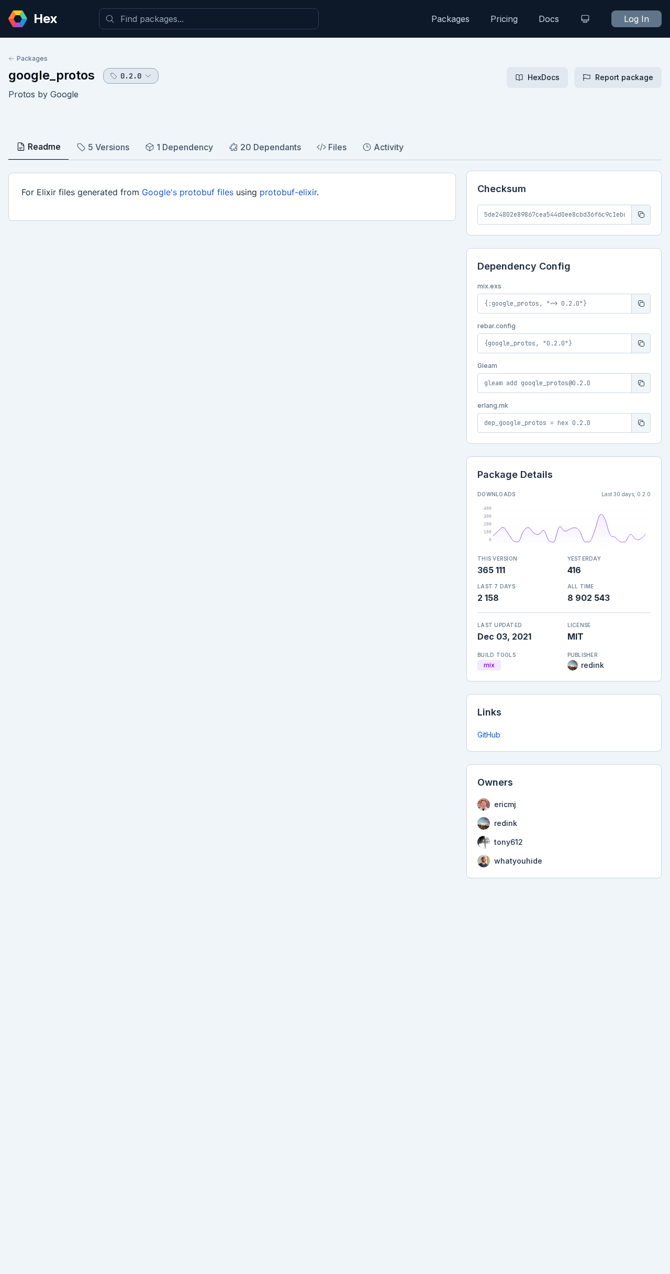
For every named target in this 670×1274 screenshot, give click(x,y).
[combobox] (209, 18)
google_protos (51, 75)
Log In (636, 19)
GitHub (488, 734)
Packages (450, 19)
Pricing (504, 19)
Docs (549, 19)
